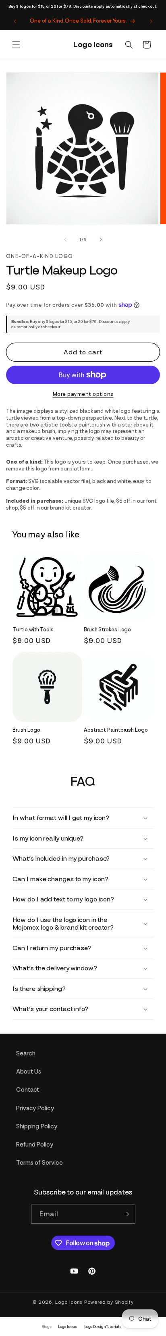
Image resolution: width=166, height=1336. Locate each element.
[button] (16, 45)
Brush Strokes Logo (107, 629)
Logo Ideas (67, 1326)
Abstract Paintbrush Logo (116, 730)
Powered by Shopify (109, 1302)
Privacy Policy (35, 1108)
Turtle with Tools (32, 629)
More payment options (83, 394)
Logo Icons (69, 1302)
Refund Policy (34, 1144)
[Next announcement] (151, 21)
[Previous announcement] (15, 21)
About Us (28, 1071)
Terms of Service (39, 1162)
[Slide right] (101, 239)
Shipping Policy (36, 1126)
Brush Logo (26, 730)
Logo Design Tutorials (102, 1326)
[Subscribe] (126, 1214)
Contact (27, 1089)
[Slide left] (65, 239)
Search (25, 1053)
